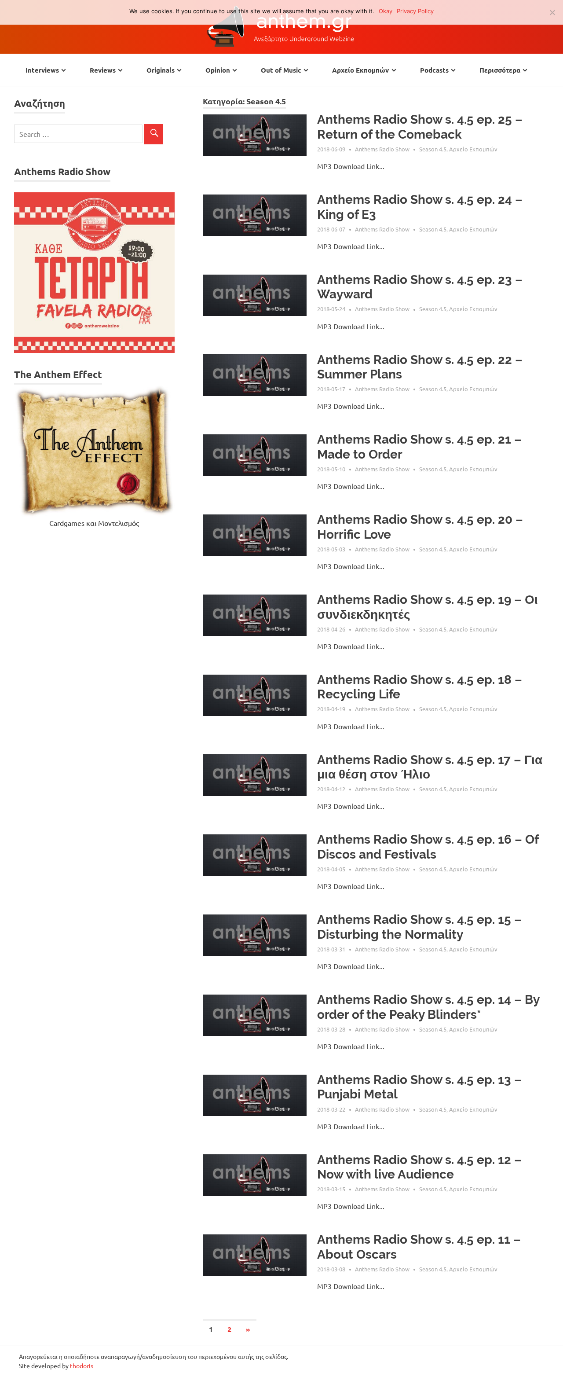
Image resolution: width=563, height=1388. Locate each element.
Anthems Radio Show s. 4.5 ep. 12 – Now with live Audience (419, 1167)
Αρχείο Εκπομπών (360, 70)
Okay (385, 11)
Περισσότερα (499, 70)
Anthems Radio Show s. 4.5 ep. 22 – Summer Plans (420, 367)
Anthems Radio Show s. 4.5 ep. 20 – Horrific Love (420, 527)
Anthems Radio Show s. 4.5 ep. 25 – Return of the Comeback (420, 127)
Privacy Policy (415, 11)
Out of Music (281, 70)
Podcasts (434, 70)
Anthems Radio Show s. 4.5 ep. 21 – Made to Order (419, 447)
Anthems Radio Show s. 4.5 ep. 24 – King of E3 (420, 207)
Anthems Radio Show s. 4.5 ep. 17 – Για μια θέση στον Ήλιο (429, 767)
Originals (160, 70)
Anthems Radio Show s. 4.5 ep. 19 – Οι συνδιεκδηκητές (427, 607)
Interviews (42, 70)
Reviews (103, 70)
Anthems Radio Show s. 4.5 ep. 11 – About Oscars (419, 1247)
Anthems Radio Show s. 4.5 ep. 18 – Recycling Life (419, 687)
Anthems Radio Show (382, 149)
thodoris (81, 1366)
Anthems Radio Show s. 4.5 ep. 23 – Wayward (420, 287)
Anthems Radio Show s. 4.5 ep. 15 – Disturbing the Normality (419, 927)
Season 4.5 (432, 149)
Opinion (217, 70)
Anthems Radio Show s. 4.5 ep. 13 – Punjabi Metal (419, 1087)
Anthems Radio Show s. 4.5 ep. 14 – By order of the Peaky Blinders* (428, 1007)
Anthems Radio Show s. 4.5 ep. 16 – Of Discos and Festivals (427, 847)
